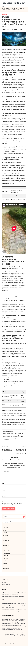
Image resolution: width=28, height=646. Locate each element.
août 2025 (5, 555)
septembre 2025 (6, 553)
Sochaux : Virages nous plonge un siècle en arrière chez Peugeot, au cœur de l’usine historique (14, 593)
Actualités (4, 14)
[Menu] (3, 6)
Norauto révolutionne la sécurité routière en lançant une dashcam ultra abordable (12, 630)
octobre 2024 (6, 568)
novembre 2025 (6, 548)
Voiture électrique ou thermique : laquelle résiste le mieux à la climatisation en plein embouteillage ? (14, 610)
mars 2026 (5, 538)
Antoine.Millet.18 (8, 432)
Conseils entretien (6, 584)
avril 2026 (5, 535)
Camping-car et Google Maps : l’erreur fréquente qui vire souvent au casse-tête (13, 606)
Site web (4, 496)
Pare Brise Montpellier (13, 3)
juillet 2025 (5, 558)
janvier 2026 (6, 543)
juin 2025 (5, 560)
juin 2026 (5, 530)
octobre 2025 (6, 550)
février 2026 (6, 540)
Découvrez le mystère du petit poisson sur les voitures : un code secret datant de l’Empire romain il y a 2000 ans (14, 602)
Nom (3, 483)
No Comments (22, 29)
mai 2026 (5, 532)
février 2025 (6, 566)
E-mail (3, 490)
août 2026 (5, 525)
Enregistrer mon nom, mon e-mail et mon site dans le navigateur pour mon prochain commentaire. (12, 504)
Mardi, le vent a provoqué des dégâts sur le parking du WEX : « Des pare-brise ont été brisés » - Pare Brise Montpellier (13, 634)
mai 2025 (5, 563)
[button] (6, 442)
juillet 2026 (5, 527)
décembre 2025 (6, 545)
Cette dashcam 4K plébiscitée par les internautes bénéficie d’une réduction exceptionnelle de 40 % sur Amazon (13, 598)
